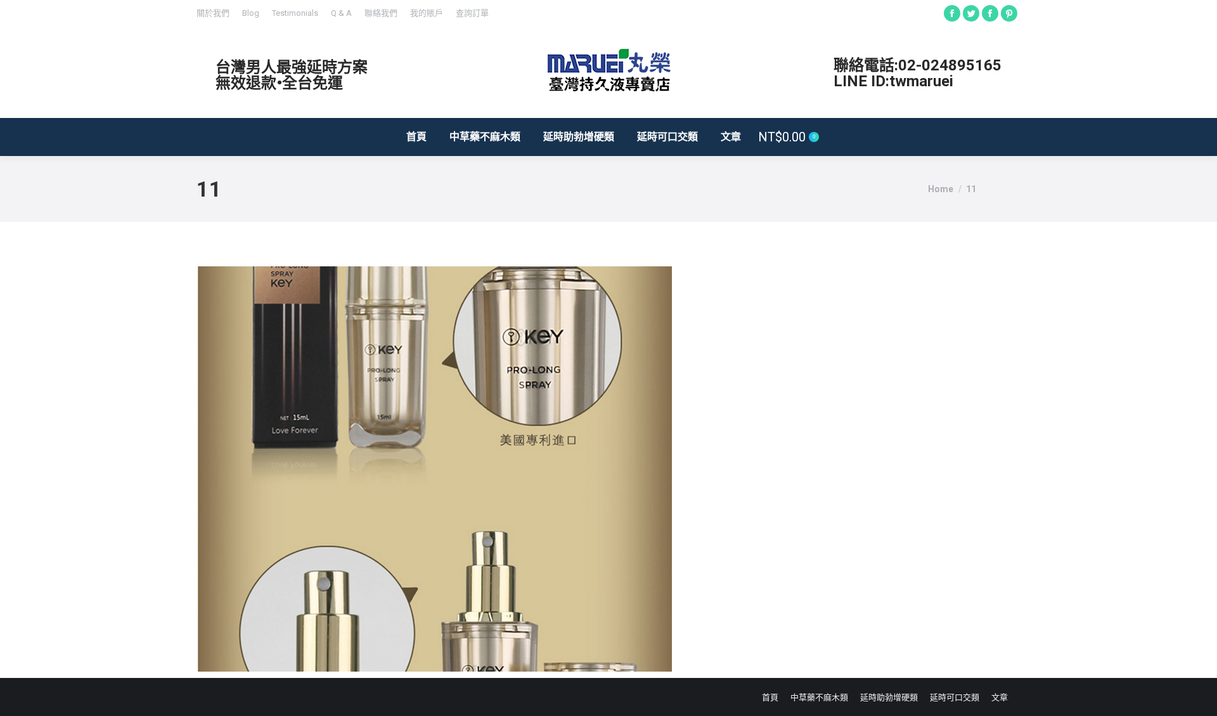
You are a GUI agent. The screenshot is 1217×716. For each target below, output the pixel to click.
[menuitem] (212, 13)
